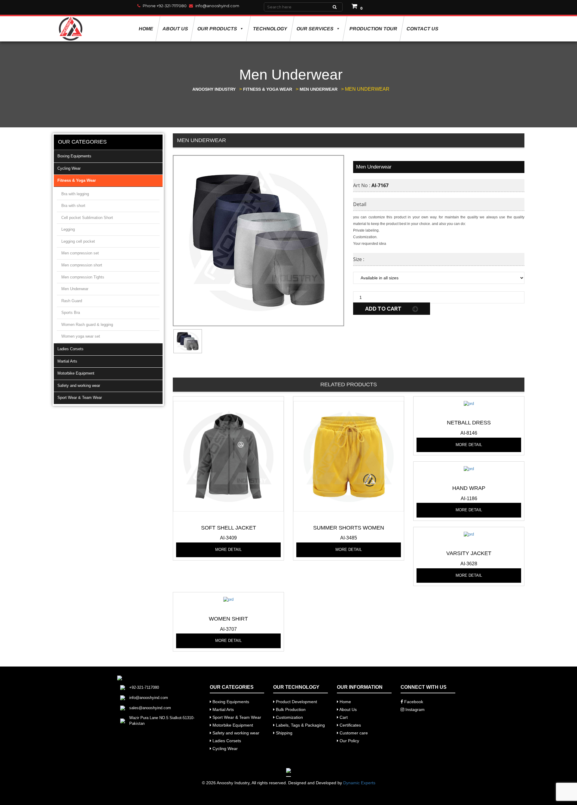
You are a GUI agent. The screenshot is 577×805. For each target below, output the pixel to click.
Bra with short (73, 205)
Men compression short (81, 265)
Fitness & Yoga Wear (76, 180)
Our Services (315, 28)
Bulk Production (290, 709)
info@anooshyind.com (217, 5)
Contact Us (422, 28)
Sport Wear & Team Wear (79, 397)
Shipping (283, 733)
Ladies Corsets (70, 349)
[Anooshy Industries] (71, 28)
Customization (289, 717)
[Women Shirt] (228, 599)
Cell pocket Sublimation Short (87, 217)
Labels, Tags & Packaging (300, 725)
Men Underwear (74, 289)
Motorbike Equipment (75, 373)
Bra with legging (75, 194)
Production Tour (373, 28)
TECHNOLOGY (270, 28)
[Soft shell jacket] (228, 456)
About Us (175, 28)
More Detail (228, 549)
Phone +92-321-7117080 (165, 5)
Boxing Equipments (74, 156)
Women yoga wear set (80, 336)
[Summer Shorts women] (348, 456)
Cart (343, 717)
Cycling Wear (69, 168)
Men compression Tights (82, 277)
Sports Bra (70, 312)
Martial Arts (67, 361)
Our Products (217, 28)
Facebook (413, 701)
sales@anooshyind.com (150, 708)
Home (146, 28)
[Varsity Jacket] (469, 534)
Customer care (353, 733)
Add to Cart (383, 308)
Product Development (296, 701)
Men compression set (80, 253)
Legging (68, 229)
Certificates (349, 725)
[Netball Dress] (469, 403)
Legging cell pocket (78, 241)
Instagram (414, 709)
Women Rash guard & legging (87, 324)
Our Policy (348, 740)
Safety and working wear (78, 385)
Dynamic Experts (359, 782)
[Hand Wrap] (469, 468)
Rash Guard (71, 301)
